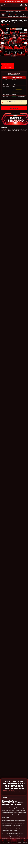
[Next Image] (25, 43)
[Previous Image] (2, 43)
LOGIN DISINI (8, 67)
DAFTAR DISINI (7, 64)
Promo (3, 842)
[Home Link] (7, 5)
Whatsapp (19, 842)
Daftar (14, 841)
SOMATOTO (14, 108)
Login (8, 842)
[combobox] (13, 8)
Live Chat (25, 842)
